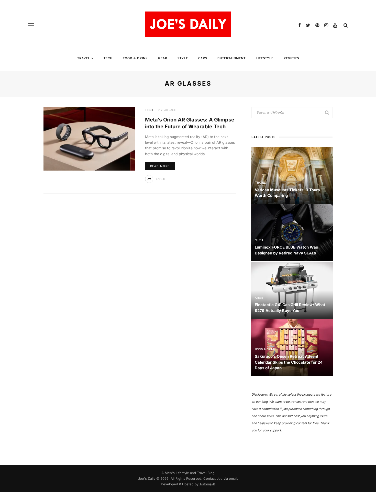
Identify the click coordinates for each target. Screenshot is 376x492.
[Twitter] (308, 25)
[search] (345, 25)
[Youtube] (335, 25)
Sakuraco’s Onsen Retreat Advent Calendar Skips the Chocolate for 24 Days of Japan (289, 362)
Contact (209, 478)
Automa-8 (207, 484)
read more (160, 165)
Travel (83, 58)
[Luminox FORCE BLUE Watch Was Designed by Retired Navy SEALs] (292, 232)
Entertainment (231, 58)
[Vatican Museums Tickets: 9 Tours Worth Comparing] (292, 174)
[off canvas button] (31, 25)
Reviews (291, 58)
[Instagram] (326, 25)
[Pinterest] (317, 25)
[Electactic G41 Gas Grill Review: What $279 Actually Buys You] (292, 290)
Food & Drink (135, 58)
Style (183, 58)
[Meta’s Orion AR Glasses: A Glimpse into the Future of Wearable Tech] (89, 138)
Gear (162, 58)
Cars (202, 58)
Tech (108, 58)
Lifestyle (264, 58)
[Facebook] (299, 25)
